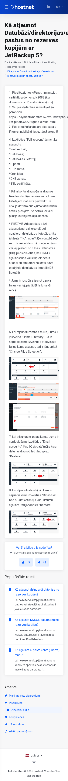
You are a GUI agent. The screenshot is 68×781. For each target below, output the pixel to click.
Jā (28, 562)
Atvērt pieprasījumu (20, 731)
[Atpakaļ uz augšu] (34, 763)
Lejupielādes (16, 717)
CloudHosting (49, 62)
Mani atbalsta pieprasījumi (24, 695)
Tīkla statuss (16, 724)
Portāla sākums (13, 62)
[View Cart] (49, 7)
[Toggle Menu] (5, 7)
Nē (44, 562)
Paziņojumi (15, 702)
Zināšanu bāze (31, 62)
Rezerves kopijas (16, 67)
